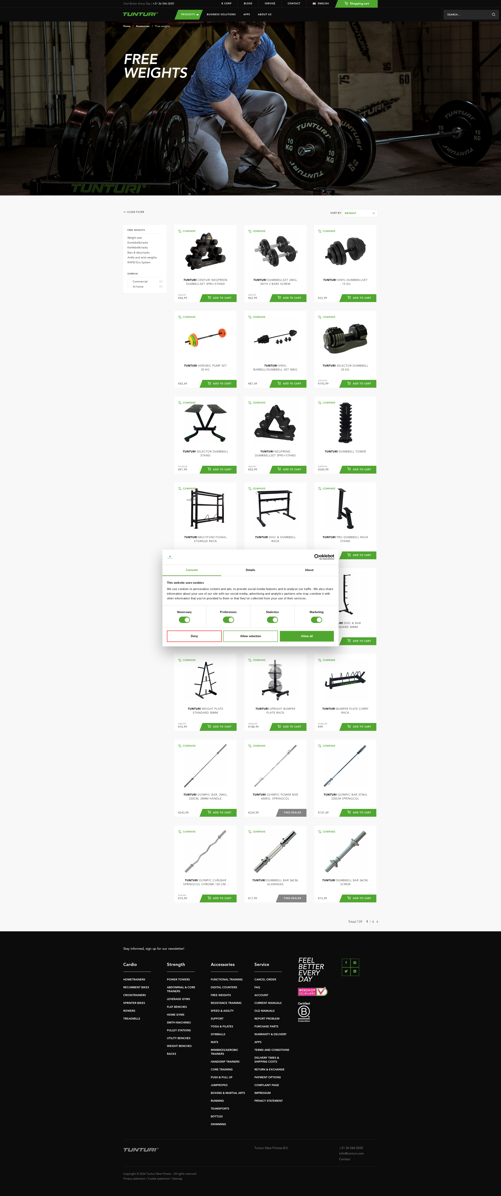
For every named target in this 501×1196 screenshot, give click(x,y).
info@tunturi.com (351, 1153)
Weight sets (134, 238)
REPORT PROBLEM (266, 1018)
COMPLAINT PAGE (266, 1085)
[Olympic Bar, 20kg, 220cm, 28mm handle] (205, 766)
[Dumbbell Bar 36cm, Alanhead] (275, 851)
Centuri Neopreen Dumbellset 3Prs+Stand (205, 282)
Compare (189, 231)
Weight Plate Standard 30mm (205, 711)
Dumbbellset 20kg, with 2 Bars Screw (275, 282)
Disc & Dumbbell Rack (275, 539)
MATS (214, 1042)
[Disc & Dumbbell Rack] (275, 508)
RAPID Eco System (138, 262)
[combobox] (360, 213)
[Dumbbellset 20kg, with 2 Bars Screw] (275, 251)
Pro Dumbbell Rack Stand (345, 539)
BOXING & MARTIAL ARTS (228, 1093)
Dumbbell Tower (345, 451)
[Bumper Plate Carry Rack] (345, 680)
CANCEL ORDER (265, 979)
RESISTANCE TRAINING (226, 1003)
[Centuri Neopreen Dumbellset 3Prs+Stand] (205, 251)
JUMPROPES (219, 1085)
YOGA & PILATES (222, 1026)
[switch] (228, 620)
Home (126, 26)
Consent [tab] (192, 570)
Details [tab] (250, 570)
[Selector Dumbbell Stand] (205, 422)
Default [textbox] (350, 213)
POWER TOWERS (178, 979)
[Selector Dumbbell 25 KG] (345, 337)
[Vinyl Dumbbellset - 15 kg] (345, 251)
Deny (194, 636)
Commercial (147, 281)
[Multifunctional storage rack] (205, 508)
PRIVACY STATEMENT (268, 1101)
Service (270, 4)
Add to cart (222, 298)
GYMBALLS (218, 1034)
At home (147, 286)
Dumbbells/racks (137, 242)
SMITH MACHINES (179, 1022)
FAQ (257, 987)
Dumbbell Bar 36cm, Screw (345, 882)
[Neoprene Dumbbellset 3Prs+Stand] (275, 422)
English (323, 4)
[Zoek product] (493, 15)
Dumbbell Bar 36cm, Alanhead (275, 882)
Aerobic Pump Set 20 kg (205, 367)
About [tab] (309, 570)
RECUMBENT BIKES (136, 987)
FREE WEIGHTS (221, 995)
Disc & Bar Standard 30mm (345, 625)
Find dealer (292, 813)
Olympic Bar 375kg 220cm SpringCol (345, 796)
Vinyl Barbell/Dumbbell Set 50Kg (275, 367)
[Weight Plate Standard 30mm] (205, 680)
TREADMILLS (131, 1018)
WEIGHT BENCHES (179, 1046)
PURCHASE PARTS (266, 1026)
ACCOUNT (261, 995)
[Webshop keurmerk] (338, 992)
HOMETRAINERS (134, 979)
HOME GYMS (175, 1014)
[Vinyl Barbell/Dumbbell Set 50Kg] (275, 337)
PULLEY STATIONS (179, 1030)
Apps (246, 14)
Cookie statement (159, 1178)
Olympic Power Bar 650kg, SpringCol (275, 796)
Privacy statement (134, 1178)
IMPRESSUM (262, 1093)
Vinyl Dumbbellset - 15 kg (345, 282)
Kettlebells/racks (137, 247)
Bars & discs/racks (138, 252)
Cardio (130, 965)
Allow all (307, 636)
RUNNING (217, 1101)
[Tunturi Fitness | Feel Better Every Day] (145, 14)
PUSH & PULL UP (221, 1077)
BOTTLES (217, 1116)
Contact (294, 4)
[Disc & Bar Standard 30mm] (345, 594)
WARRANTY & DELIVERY (270, 1034)
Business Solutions (221, 14)
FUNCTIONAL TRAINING (227, 979)
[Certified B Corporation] (338, 1012)
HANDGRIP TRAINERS (225, 1061)
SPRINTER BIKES (134, 1003)
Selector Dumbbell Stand (205, 453)
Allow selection (250, 636)
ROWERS (129, 1011)
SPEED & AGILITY (222, 1011)
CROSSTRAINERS (134, 995)
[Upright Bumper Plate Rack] (275, 680)
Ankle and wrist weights (142, 257)
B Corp (226, 4)
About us (265, 14)
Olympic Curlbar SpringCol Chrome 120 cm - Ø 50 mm (205, 882)
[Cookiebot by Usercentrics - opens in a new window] (317, 557)
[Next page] (377, 922)
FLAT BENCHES (177, 1007)
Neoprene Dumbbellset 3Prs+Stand (275, 453)
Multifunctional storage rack (205, 539)
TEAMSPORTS (220, 1108)
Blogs (248, 4)
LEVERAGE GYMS (178, 999)
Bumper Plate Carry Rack (345, 711)
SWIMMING (218, 1124)
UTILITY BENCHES (178, 1038)
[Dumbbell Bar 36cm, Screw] (345, 851)
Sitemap (177, 1178)
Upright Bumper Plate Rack (275, 711)
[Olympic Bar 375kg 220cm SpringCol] (345, 766)
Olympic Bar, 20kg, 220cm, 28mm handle (205, 796)
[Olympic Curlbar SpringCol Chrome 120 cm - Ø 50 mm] (205, 851)
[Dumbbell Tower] (345, 422)
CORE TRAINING (222, 1069)
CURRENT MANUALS (268, 1003)
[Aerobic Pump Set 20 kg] (205, 337)
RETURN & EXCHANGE (269, 1069)
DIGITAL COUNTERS (224, 987)
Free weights (162, 26)
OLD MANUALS (264, 1011)
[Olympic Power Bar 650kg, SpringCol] (275, 766)
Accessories (143, 26)
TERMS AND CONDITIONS (271, 1050)
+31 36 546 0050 (163, 3)
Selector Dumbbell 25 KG (345, 367)
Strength (176, 965)
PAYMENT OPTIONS (267, 1077)
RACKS (171, 1054)
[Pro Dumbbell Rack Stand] (345, 508)
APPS (257, 1042)
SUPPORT (217, 1018)
